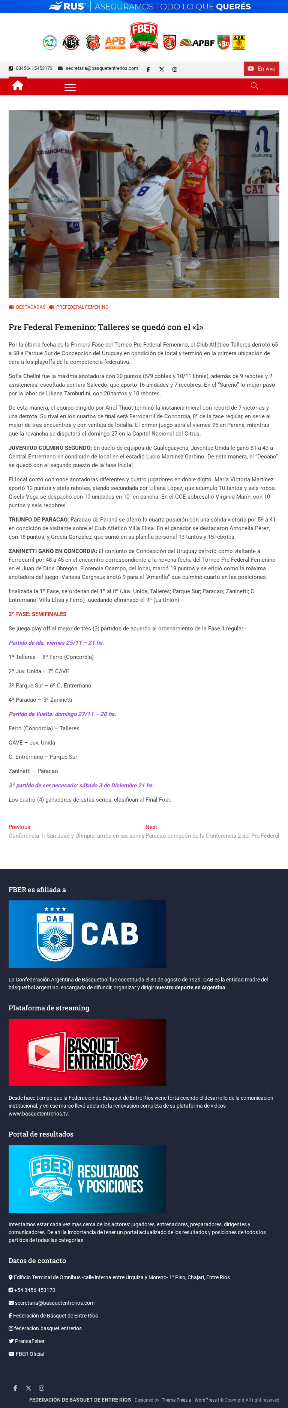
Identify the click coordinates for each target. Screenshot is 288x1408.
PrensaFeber (29, 1341)
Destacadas (30, 307)
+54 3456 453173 (34, 1290)
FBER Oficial (29, 1354)
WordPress (206, 1400)
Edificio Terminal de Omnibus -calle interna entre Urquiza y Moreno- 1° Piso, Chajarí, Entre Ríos (121, 1277)
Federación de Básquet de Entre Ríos (55, 1316)
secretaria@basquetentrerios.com (101, 68)
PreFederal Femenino (82, 307)
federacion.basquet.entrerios (47, 1328)
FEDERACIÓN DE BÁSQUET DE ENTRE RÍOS (80, 1400)
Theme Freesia (176, 1400)
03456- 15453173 (33, 68)
